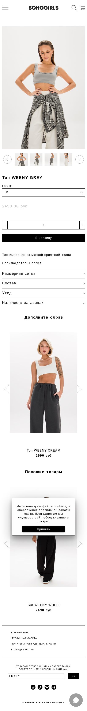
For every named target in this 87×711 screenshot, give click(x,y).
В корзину (43, 238)
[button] (7, 159)
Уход (7, 293)
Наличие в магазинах (23, 303)
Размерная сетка (19, 273)
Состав (9, 283)
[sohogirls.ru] (43, 7)
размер (7, 186)
